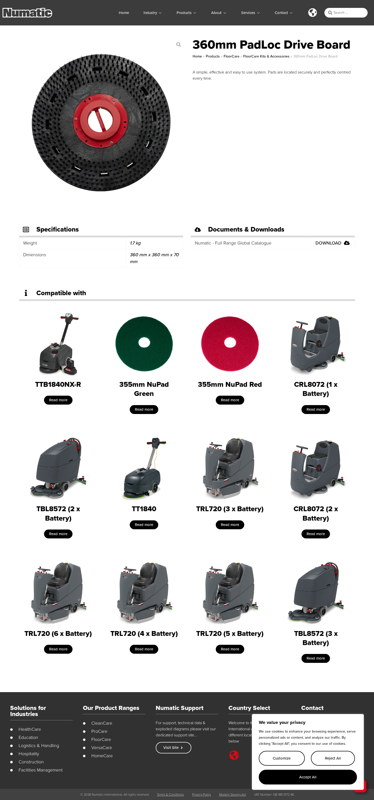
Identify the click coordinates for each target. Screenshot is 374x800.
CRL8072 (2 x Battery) (316, 513)
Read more (58, 400)
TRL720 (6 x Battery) (58, 633)
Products (213, 56)
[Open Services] (258, 13)
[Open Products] (195, 13)
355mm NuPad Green (144, 389)
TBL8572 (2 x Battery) (58, 513)
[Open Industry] (160, 13)
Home (197, 56)
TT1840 (144, 509)
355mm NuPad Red (230, 384)
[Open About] (225, 13)
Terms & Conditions (170, 794)
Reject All (333, 758)
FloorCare (231, 56)
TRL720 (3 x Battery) (230, 509)
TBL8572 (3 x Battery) (316, 638)
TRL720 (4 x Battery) (144, 633)
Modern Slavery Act (232, 794)
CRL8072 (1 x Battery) (315, 389)
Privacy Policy (201, 794)
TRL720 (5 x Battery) (230, 633)
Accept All (308, 777)
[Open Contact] (291, 13)
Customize (282, 758)
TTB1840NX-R (58, 384)
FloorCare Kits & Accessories (266, 56)
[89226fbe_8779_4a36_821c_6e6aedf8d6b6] (101, 122)
